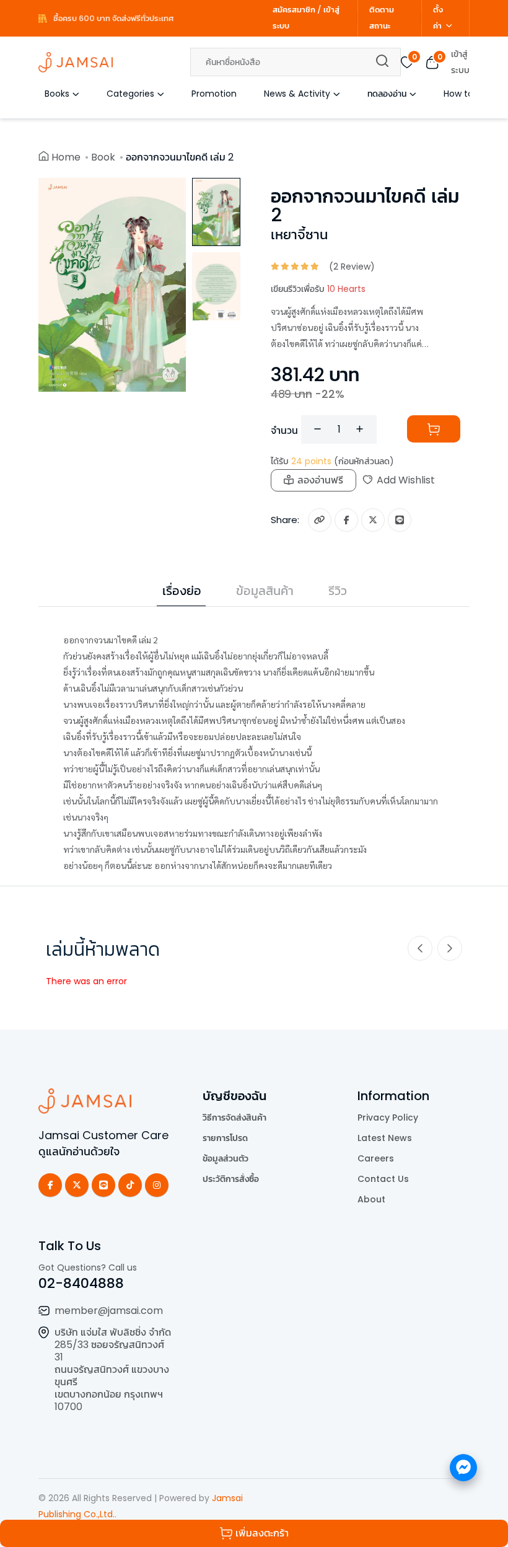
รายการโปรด (225, 1138)
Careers (375, 1158)
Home (66, 157)
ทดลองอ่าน (386, 93)
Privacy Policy (387, 1117)
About (371, 1199)
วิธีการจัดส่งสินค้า (234, 1117)
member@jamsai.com (109, 1310)
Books (57, 93)
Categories (130, 93)
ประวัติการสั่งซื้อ (231, 1179)
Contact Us (383, 1179)
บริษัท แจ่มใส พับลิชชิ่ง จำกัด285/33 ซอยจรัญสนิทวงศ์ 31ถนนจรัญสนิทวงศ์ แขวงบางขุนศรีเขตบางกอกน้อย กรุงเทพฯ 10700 (113, 1369)
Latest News (384, 1138)
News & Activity (297, 93)
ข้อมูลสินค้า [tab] (265, 591)
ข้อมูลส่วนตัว (225, 1158)
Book (103, 157)
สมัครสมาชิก (294, 9)
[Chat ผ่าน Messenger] (463, 1467)
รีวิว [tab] (337, 591)
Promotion (214, 93)
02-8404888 (81, 1283)
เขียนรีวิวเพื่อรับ (318, 289)
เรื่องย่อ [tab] (181, 591)
